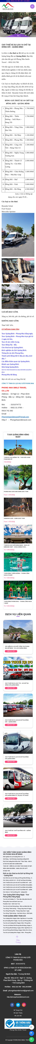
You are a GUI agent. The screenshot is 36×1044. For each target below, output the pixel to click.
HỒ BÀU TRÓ (6, 870)
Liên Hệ (19, 1016)
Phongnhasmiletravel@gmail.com (15, 417)
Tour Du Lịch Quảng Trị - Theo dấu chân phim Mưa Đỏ (17, 899)
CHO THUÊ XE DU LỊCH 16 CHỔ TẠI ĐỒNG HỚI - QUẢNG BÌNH (19, 889)
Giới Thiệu (18, 1013)
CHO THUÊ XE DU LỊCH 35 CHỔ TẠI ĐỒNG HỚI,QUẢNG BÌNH (19, 885)
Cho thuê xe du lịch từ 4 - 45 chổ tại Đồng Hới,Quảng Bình (18, 880)
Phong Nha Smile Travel (18, 1030)
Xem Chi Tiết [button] (11, 651)
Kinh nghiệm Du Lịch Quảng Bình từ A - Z (14, 856)
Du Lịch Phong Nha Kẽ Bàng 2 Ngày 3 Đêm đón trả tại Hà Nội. (19, 930)
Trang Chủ (18, 1010)
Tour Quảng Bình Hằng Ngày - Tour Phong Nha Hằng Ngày (16, 896)
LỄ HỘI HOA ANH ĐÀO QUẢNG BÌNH (12, 863)
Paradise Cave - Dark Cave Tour (14, 518)
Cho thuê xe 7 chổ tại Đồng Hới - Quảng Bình (15, 892)
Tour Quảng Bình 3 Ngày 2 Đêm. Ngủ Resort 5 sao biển (17, 918)
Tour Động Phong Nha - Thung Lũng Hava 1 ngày (16, 911)
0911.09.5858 (25, 1)
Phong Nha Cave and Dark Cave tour (16, 491)
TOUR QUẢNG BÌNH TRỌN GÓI (14, 916)
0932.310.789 (15, 1)
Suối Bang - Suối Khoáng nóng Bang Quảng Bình (16, 859)
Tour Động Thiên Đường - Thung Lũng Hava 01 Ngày (17, 908)
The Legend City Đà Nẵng (18, 1034)
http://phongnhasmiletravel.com (18, 997)
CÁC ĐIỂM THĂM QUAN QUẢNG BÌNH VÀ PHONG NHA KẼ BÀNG (17, 853)
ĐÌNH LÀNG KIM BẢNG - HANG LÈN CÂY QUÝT (15, 868)
